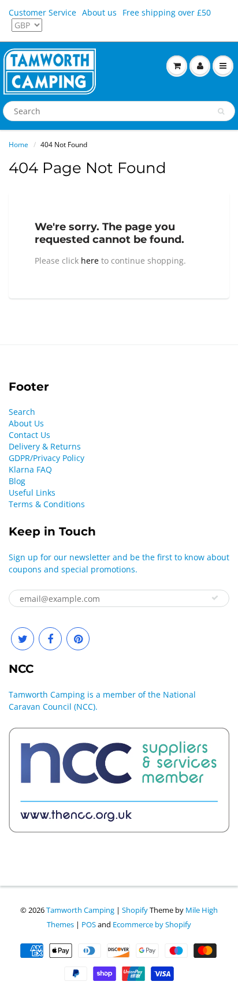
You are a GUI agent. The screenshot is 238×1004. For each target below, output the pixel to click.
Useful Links (32, 492)
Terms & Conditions (47, 504)
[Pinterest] (78, 638)
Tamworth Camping (80, 910)
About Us (26, 423)
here (90, 260)
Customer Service (42, 12)
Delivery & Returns (45, 446)
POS (88, 924)
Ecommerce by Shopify (152, 924)
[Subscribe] (215, 598)
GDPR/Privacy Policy (46, 457)
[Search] (221, 111)
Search (22, 411)
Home (18, 144)
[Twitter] (22, 638)
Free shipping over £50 (166, 12)
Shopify (135, 910)
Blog (17, 480)
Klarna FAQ (30, 469)
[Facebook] (50, 638)
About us (99, 12)
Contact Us (29, 434)
